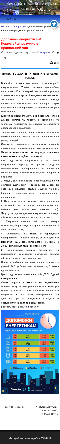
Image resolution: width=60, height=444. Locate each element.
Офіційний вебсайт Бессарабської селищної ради (31, 6)
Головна (5, 26)
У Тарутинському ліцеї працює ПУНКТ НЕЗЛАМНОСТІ (47, 410)
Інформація (19, 26)
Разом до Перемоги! (13, 407)
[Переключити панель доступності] (54, 24)
